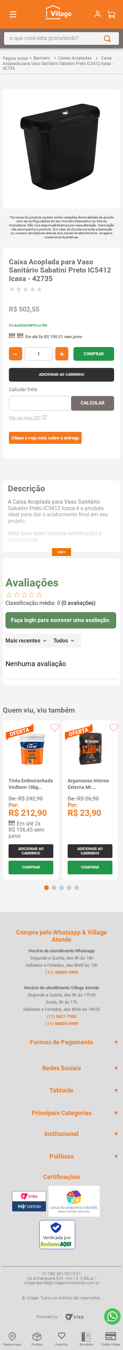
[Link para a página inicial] (15, 58)
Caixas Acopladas (75, 58)
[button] (45, 438)
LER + (61, 552)
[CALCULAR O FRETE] (92, 403)
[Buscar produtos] (108, 38)
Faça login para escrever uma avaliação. (61, 620)
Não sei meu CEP (25, 417)
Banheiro (41, 58)
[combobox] (61, 38)
